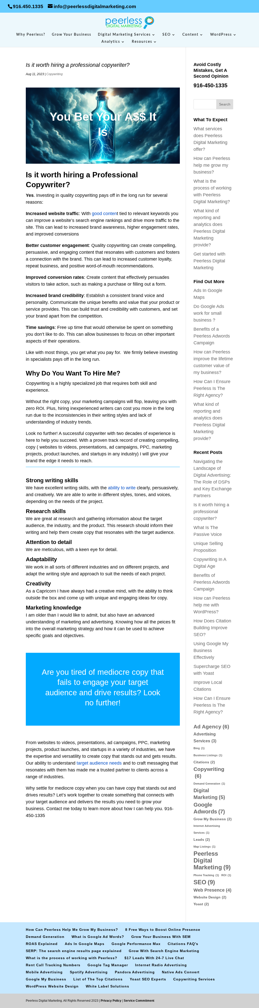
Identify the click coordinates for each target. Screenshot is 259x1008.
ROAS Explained (42, 944)
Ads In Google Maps (84, 944)
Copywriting (54, 74)
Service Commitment (138, 1000)
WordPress (221, 34)
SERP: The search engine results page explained (74, 951)
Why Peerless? (30, 34)
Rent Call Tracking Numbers (53, 965)
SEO (166, 34)
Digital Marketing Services (124, 34)
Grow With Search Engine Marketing (164, 951)
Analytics (110, 42)
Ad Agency (211, 726)
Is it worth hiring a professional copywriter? (211, 511)
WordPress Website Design (52, 986)
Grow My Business (212, 819)
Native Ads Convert (181, 972)
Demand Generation (209, 783)
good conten (104, 213)
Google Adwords (209, 808)
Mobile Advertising (44, 972)
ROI (226, 875)
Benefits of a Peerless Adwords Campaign (211, 336)
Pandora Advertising (135, 972)
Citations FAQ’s (183, 944)
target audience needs (99, 763)
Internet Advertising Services (206, 829)
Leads (201, 839)
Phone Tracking (206, 875)
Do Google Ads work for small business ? (208, 313)
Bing (199, 748)
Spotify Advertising (89, 972)
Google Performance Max (136, 944)
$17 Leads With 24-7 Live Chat (154, 958)
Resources (142, 42)
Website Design (209, 897)
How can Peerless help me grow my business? (211, 165)
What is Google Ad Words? (98, 937)
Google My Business (46, 979)
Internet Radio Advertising (161, 965)
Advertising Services (204, 737)
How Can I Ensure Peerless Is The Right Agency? (211, 388)
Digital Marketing (209, 794)
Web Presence (212, 890)
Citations (204, 762)
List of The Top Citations (98, 979)
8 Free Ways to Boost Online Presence (162, 930)
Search (224, 104)
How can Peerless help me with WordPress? (211, 605)
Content (190, 34)
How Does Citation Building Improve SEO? (212, 627)
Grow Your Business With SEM (161, 937)
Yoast (201, 904)
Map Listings (204, 846)
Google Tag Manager (108, 965)
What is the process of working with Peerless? (71, 958)
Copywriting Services (194, 979)
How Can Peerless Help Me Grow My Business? (72, 930)
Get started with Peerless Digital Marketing (209, 260)
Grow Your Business (71, 34)
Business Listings (207, 755)
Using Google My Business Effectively (210, 650)
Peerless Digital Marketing (212, 860)
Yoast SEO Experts (148, 979)
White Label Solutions (107, 986)
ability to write (122, 487)
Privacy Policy (111, 1000)
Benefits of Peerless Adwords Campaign (211, 582)
